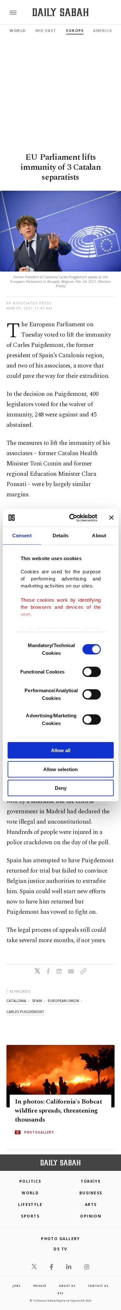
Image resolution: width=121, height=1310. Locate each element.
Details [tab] (60, 535)
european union (63, 1000)
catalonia (16, 1000)
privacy (40, 1285)
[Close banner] (111, 517)
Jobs (16, 1285)
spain (37, 1000)
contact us (98, 1285)
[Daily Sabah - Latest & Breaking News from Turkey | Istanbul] (60, 12)
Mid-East (45, 30)
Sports (30, 1216)
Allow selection (60, 769)
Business (90, 1193)
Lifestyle (30, 1204)
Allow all (60, 750)
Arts (91, 1204)
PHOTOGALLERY (39, 1132)
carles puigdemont (25, 1011)
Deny (60, 788)
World (18, 30)
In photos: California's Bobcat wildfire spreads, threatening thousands (58, 1111)
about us (67, 1285)
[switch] (91, 672)
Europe (75, 30)
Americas (104, 30)
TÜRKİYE (91, 1181)
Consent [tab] (22, 535)
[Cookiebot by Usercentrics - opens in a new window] (72, 517)
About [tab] (99, 535)
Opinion (90, 1216)
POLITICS (30, 1181)
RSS (60, 1293)
